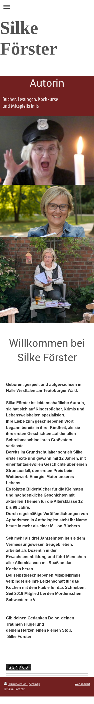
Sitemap (34, 684)
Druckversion (18, 684)
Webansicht (82, 684)
